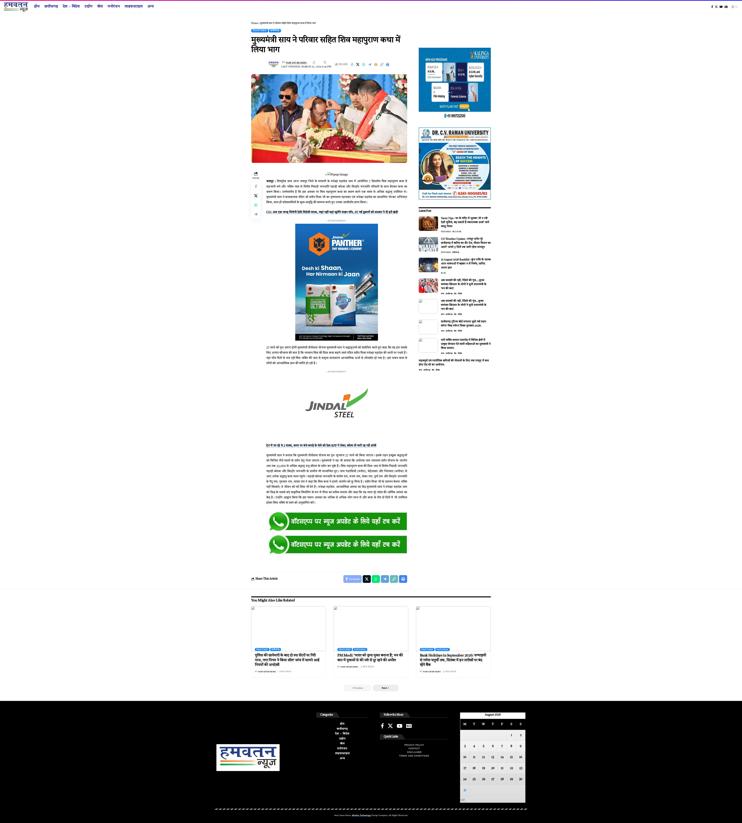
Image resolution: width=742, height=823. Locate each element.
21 (502, 768)
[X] (716, 6)
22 (511, 768)
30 (520, 779)
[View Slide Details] (336, 521)
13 (492, 757)
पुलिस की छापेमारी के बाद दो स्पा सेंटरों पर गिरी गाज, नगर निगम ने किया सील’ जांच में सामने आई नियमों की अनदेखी (287, 660)
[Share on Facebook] (352, 64)
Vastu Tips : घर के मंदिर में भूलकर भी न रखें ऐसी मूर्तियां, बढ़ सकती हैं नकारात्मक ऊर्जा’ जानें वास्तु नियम (465, 222)
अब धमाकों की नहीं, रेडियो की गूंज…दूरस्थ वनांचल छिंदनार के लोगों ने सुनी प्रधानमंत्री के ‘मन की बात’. (463, 305)
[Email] (376, 64)
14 (502, 757)
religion (456, 231)
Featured (260, 30)
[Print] (388, 64)
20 (492, 768)
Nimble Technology (361, 815)
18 (474, 768)
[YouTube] (721, 6)
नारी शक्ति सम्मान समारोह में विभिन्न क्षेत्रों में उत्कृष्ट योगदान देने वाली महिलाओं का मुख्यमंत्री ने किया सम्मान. (466, 344)
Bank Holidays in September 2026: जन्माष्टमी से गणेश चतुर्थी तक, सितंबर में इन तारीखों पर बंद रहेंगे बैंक (453, 660)
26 (483, 779)
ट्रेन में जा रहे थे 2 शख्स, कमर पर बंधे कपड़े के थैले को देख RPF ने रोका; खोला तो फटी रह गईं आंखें (321, 445)
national (360, 649)
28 (502, 779)
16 (520, 757)
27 (492, 779)
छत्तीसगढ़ (274, 30)
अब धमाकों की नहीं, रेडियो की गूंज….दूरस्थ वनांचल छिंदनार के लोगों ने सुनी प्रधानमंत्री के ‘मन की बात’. (463, 284)
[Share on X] (358, 64)
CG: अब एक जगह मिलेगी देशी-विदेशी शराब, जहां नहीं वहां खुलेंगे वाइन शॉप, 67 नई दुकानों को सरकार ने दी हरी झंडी (332, 212)
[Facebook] (712, 6)
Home (254, 23)
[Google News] (726, 6)
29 (511, 779)
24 (464, 779)
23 (520, 768)
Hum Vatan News (296, 62)
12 (483, 757)
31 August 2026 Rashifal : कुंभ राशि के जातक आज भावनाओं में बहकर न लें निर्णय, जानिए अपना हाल (466, 263)
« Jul (462, 800)
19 (483, 768)
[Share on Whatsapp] (364, 64)
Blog (443, 272)
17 (465, 768)
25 (474, 779)
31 (465, 790)
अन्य (442, 293)
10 (464, 757)
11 (474, 757)
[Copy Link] (382, 64)
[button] (386, 688)
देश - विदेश (458, 293)
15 (511, 757)
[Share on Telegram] (370, 64)
